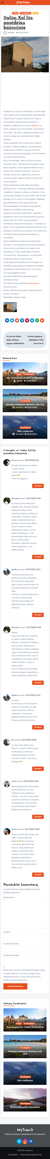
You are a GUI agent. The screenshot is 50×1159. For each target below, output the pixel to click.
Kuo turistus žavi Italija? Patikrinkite (25, 378)
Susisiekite (13, 1155)
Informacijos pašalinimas (31, 1155)
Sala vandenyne (25, 431)
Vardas (7, 932)
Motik (12, 33)
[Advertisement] (25, 90)
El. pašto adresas (11, 944)
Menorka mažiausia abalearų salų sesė (25, 405)
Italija (15, 13)
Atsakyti (38, 486)
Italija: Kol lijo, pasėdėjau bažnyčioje (18, 23)
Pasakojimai (25, 13)
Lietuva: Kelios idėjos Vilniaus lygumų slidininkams (15, 340)
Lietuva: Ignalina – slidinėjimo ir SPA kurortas (35, 340)
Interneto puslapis (11, 955)
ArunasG (20, 434)
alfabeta (20, 408)
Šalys (35, 13)
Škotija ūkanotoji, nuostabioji (25, 1107)
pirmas (20, 381)
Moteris (35, 125)
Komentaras (9, 897)
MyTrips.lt (25, 1130)
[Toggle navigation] (2, 2)
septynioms (33, 283)
